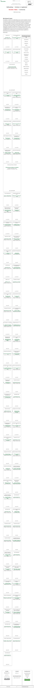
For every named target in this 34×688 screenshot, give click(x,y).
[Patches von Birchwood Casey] (7, 52)
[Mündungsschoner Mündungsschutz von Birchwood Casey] (7, 483)
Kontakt (25, 678)
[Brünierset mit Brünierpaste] (7, 597)
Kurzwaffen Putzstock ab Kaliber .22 (7, 366)
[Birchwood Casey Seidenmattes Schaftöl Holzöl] (7, 238)
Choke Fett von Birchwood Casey (16, 365)
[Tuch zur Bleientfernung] (7, 195)
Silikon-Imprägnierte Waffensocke (16, 481)
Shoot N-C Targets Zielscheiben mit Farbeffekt (17, 308)
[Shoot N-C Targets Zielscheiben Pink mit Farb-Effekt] (7, 498)
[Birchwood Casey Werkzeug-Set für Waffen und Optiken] (7, 440)
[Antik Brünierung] (7, 267)
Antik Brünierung (7, 265)
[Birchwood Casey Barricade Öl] (16, 124)
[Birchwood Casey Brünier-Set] (7, 354)
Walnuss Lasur (7, 279)
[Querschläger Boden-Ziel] (16, 640)
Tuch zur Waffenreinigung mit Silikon (7, 251)
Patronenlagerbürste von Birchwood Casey (16, 136)
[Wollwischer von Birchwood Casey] (16, 196)
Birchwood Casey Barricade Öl (16, 121)
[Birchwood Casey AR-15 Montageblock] (16, 554)
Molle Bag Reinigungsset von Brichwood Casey (16, 624)
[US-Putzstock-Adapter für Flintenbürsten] (16, 354)
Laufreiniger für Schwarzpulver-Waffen (17, 337)
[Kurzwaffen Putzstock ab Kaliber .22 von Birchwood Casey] (7, 369)
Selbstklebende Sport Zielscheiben (7, 380)
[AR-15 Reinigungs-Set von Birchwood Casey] (7, 397)
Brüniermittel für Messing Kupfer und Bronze (7, 222)
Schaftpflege (26, 59)
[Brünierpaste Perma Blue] (7, 310)
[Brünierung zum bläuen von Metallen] (12, 167)
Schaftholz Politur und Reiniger (7, 121)
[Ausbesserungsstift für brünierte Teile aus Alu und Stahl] (16, 96)
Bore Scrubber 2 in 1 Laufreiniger (7, 322)
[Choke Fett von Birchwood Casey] (16, 368)
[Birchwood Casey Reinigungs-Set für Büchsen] (7, 454)
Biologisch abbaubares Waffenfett (7, 567)
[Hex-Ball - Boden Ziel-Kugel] (7, 640)
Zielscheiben (26, 72)
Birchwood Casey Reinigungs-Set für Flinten (7, 581)
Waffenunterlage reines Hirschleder (7, 610)
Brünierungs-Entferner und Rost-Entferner (16, 107)
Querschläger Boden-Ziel (16, 638)
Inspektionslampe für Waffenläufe (16, 208)
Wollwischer (26, 70)
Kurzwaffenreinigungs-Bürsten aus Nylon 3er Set (16, 265)
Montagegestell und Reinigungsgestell (7, 337)
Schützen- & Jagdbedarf (21, 7)
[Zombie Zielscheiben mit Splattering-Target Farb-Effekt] (7, 211)
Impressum (28, 678)
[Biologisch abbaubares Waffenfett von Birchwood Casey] (7, 569)
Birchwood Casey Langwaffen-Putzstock (16, 222)
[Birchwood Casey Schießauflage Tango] (16, 396)
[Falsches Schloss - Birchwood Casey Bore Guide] (16, 52)
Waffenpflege (10, 7)
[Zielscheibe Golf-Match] (7, 540)
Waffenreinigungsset (26, 66)
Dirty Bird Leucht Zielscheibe (7, 466)
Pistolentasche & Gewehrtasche (26, 55)
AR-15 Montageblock (16, 552)
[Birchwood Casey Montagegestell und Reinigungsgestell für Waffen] (7, 340)
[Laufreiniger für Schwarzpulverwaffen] (16, 340)
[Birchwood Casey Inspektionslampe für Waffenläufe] (16, 210)
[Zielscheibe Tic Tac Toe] (16, 439)
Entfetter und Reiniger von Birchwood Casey (16, 236)
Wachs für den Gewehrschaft (16, 150)
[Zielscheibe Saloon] (8, 511)
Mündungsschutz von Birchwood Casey (7, 481)
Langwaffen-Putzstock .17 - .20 (16, 322)
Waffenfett (26, 64)
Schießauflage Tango (16, 394)
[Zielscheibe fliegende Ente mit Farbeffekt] (16, 598)
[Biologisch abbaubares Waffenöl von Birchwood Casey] (16, 454)
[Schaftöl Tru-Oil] (7, 37)
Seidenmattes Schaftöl (7, 236)
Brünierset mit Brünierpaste (7, 595)
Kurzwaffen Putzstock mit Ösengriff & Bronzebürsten (16, 538)
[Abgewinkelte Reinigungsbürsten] (16, 253)
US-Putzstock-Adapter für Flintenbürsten (16, 351)
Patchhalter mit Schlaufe (17, 279)
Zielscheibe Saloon (7, 509)
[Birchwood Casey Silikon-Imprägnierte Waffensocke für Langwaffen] (16, 483)
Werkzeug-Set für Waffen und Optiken (7, 437)
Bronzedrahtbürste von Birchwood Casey (7, 107)
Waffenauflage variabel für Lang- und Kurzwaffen (17, 567)
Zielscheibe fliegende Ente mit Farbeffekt (16, 595)
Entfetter (26, 45)
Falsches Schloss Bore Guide (16, 49)
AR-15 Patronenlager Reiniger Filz (7, 294)
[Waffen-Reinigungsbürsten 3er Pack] (7, 95)
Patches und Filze (26, 52)
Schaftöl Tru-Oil (7, 35)
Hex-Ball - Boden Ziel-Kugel (7, 638)
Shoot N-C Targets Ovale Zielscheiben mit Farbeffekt (16, 466)
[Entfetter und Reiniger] (16, 239)
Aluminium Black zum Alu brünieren (16, 581)
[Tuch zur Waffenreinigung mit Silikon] (7, 253)
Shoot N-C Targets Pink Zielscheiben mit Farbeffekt (7, 495)
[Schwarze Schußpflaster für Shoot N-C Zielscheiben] (16, 612)
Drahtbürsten (26, 43)
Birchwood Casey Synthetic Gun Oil (17, 423)
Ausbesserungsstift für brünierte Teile (16, 93)
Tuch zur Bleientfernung (8, 193)
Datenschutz (27, 675)
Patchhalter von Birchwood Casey (16, 35)
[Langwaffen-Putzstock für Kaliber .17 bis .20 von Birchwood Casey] (16, 325)
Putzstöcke (26, 57)
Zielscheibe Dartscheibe (7, 523)
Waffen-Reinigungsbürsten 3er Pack (7, 93)
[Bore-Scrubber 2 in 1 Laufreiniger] (7, 325)
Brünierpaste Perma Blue (7, 308)
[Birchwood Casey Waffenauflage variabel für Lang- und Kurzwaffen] (16, 569)
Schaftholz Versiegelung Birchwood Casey (8, 150)
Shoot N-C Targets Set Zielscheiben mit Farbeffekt (7, 552)
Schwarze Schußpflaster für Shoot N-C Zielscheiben (16, 610)
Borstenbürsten (26, 39)
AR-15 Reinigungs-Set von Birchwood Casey (7, 394)
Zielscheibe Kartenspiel (17, 523)
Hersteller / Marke (13, 9)
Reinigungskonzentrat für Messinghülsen (7, 423)
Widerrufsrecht (27, 674)
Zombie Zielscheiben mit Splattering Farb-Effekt (7, 208)
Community (22, 9)
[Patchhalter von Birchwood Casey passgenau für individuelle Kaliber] (16, 38)
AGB (27, 677)
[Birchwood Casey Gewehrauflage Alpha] (7, 626)
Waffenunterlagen (26, 68)
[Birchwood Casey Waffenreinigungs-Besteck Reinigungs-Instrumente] (7, 138)
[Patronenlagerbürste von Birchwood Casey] (16, 138)
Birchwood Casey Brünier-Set (7, 351)
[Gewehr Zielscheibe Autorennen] (16, 382)
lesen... (6, 32)
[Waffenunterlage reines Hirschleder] (7, 612)
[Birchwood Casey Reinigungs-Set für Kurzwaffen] (16, 412)
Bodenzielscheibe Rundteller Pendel (16, 509)
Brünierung (26, 41)
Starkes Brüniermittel (12, 64)
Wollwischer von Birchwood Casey (16, 193)
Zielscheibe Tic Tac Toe (17, 437)
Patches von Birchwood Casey (7, 49)
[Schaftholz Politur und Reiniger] (7, 124)
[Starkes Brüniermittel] (12, 66)
